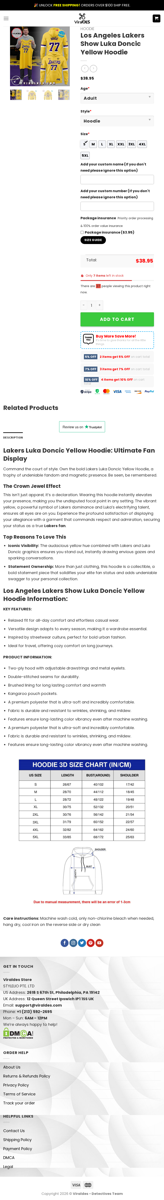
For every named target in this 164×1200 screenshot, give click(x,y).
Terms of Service (19, 1094)
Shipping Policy (17, 1139)
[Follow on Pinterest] (91, 943)
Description (13, 437)
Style (86, 111)
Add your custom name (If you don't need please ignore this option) (113, 167)
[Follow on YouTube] (99, 943)
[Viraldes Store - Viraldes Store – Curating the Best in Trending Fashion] (82, 18)
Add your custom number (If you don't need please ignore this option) (115, 194)
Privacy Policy (16, 1085)
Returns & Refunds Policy (26, 1076)
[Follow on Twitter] (82, 943)
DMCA (9, 1157)
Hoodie (87, 28)
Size (85, 134)
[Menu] (6, 18)
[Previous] (16, 56)
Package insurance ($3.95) (109, 232)
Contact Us (14, 1130)
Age (85, 88)
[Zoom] (16, 80)
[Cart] (157, 18)
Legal (8, 1166)
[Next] (63, 56)
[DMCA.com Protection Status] (18, 1032)
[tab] (13, 437)
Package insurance (98, 218)
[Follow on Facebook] (65, 943)
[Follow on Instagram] (73, 943)
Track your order (19, 1103)
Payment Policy (17, 1148)
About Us (11, 1067)
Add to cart (117, 319)
